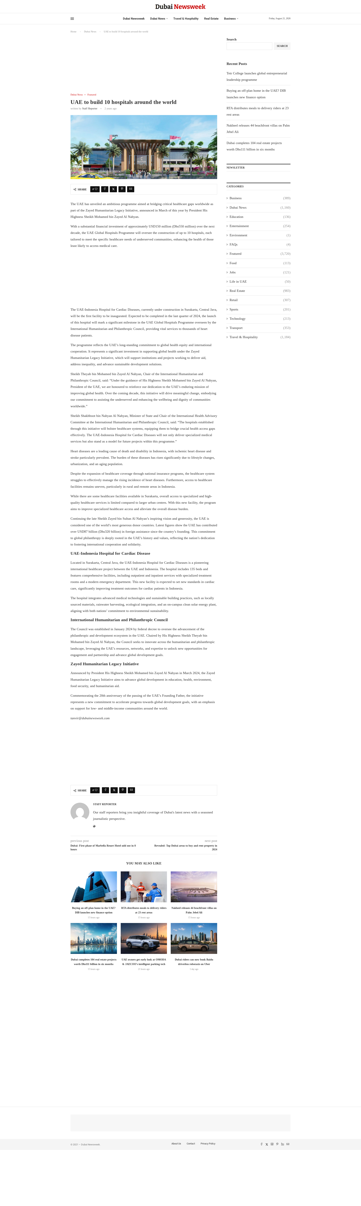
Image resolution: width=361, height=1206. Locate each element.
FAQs (260, 244)
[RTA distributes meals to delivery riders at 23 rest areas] (144, 886)
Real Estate (211, 18)
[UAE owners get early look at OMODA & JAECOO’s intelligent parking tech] (144, 938)
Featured (260, 254)
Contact (191, 1143)
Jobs (260, 272)
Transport (260, 328)
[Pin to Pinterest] (122, 189)
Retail (260, 300)
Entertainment (260, 226)
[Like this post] (96, 189)
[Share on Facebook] (104, 189)
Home (74, 31)
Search (232, 39)
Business (230, 18)
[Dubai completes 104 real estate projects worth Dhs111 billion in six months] (94, 938)
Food (260, 263)
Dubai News (157, 18)
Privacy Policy (208, 1143)
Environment (260, 235)
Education (260, 217)
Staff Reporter (89, 108)
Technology (260, 318)
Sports (260, 309)
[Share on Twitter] (113, 189)
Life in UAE (260, 281)
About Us (176, 1143)
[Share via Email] (130, 189)
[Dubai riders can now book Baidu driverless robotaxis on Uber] (194, 938)
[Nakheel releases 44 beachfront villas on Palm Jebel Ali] (194, 886)
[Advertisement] (144, 65)
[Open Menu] (72, 18)
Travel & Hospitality (186, 18)
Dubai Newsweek (134, 18)
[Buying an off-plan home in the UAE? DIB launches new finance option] (94, 886)
